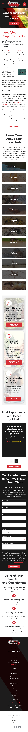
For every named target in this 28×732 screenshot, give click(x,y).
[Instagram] (12, 702)
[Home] (13, 4)
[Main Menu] (3, 4)
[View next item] (16, 461)
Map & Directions (14, 664)
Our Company (14, 673)
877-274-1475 (14, 651)
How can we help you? (7, 543)
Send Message (14, 566)
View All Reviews (14, 466)
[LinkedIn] (19, 702)
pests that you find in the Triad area (14, 50)
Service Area (14, 681)
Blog (14, 688)
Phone (3, 514)
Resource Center (14, 683)
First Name (5, 500)
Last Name (5, 507)
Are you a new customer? (8, 536)
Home (14, 671)
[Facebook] (9, 702)
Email (3, 522)
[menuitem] (14, 718)
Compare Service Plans (14, 676)
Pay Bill (14, 695)
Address (4, 529)
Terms (14, 686)
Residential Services (14, 678)
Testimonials (14, 691)
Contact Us (14, 23)
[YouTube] (15, 702)
